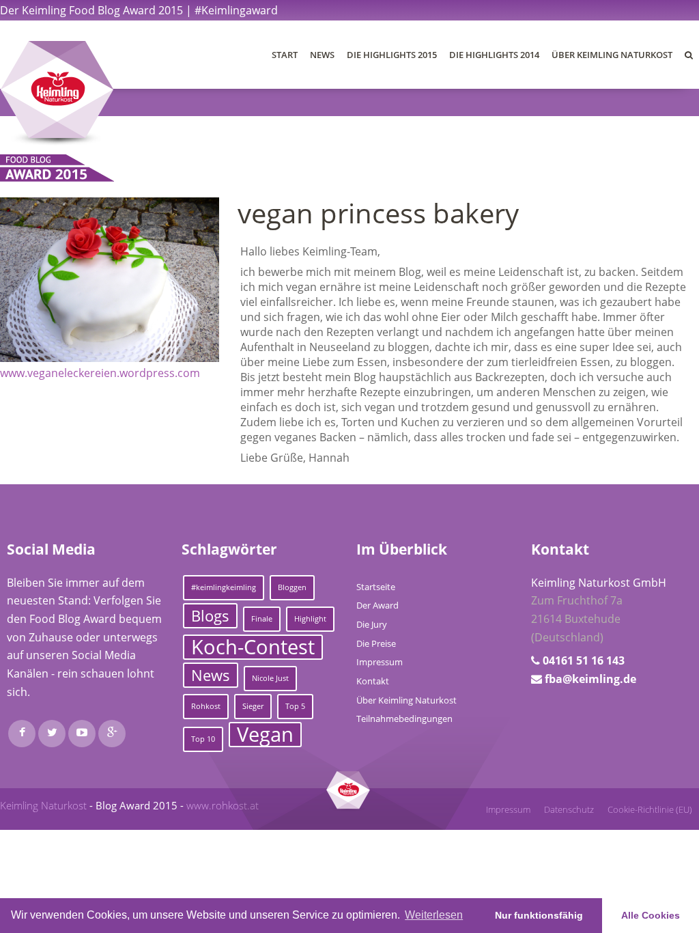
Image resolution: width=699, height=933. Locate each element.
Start (285, 54)
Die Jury (371, 624)
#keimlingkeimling (223, 587)
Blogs (210, 616)
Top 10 (203, 739)
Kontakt (372, 681)
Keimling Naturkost (43, 805)
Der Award (377, 605)
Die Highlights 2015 (392, 54)
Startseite (375, 587)
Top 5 (295, 706)
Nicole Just (270, 678)
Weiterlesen (434, 915)
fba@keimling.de (590, 678)
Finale (261, 619)
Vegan (265, 734)
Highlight (310, 619)
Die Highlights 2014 (494, 54)
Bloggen (292, 587)
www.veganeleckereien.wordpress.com (100, 372)
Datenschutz (569, 809)
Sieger (252, 706)
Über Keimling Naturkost (612, 54)
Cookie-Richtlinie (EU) (650, 809)
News (322, 54)
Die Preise (376, 643)
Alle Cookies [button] (650, 915)
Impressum (379, 662)
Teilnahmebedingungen (404, 718)
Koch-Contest (253, 647)
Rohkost (205, 706)
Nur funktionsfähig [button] (539, 915)
